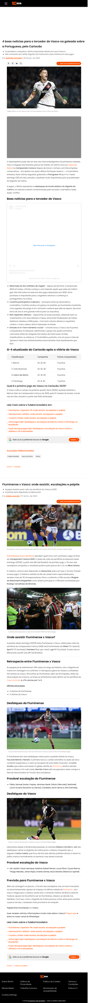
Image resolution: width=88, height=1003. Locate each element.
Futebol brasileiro (13, 456)
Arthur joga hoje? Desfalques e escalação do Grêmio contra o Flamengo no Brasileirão (42, 423)
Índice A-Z (72, 988)
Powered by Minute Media (36, 1001)
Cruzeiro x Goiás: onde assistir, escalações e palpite (32, 418)
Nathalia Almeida (14, 58)
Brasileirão (68, 889)
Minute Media (8, 988)
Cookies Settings (9, 995)
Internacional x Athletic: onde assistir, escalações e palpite (35, 414)
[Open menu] (6, 3)
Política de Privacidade (25, 983)
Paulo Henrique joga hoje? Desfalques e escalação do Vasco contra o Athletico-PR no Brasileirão (40, 430)
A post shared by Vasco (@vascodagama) (44, 278)
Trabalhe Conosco (28, 988)
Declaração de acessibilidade (50, 989)
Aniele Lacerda (12, 496)
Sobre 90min (7, 981)
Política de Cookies (51, 981)
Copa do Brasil (13, 680)
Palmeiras (57, 766)
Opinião (17, 467)
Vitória (38, 456)
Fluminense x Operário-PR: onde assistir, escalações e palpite (36, 410)
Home (9, 467)
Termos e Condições (73, 983)
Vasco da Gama (27, 456)
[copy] (20, 63)
